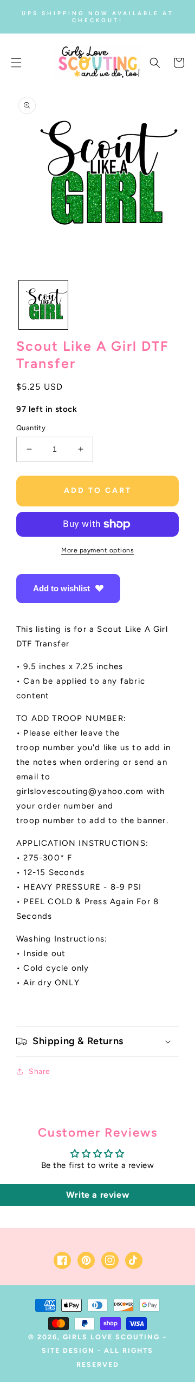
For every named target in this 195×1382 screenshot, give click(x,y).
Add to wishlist (61, 588)
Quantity (31, 428)
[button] (16, 63)
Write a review (97, 1195)
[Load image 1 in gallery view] (43, 305)
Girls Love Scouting (111, 1337)
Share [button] (39, 1071)
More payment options (97, 550)
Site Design (68, 1350)
